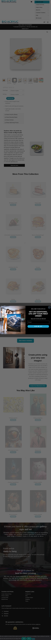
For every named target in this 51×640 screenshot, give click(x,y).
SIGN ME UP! (38, 326)
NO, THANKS (38, 330)
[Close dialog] (49, 307)
